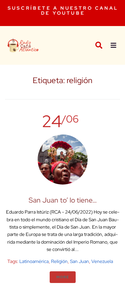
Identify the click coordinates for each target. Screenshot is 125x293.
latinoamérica (34, 261)
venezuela (102, 261)
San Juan (79, 261)
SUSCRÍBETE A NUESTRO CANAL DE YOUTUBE (63, 10)
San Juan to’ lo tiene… (63, 200)
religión (59, 261)
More (62, 277)
